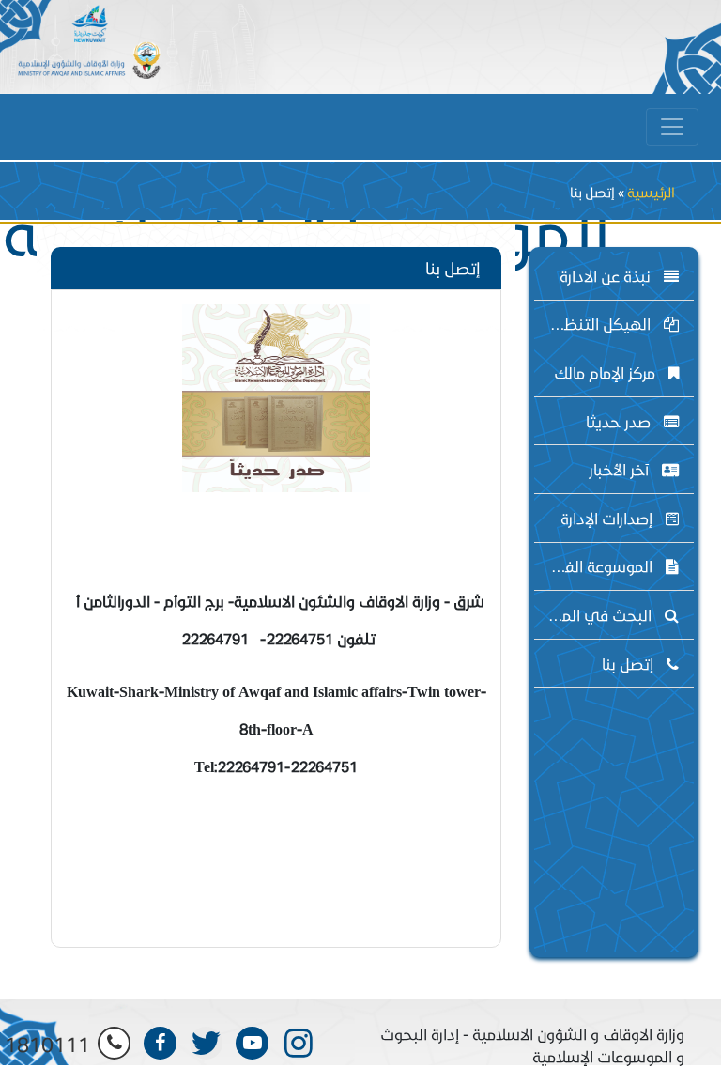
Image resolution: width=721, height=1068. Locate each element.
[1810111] (114, 1043)
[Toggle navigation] (672, 127)
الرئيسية (651, 192)
